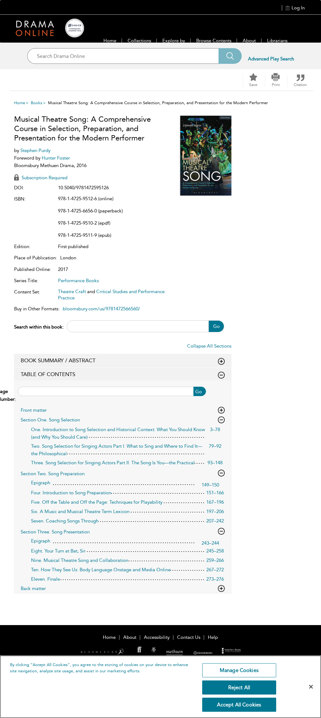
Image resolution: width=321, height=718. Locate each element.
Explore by (173, 40)
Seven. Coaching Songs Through (64, 521)
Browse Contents (213, 40)
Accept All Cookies (239, 705)
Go (216, 326)
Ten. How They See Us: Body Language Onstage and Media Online (101, 570)
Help (213, 637)
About (249, 40)
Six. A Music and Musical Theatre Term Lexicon (80, 511)
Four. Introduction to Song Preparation (71, 493)
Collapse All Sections (209, 346)
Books (36, 102)
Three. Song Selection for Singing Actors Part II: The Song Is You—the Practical (113, 463)
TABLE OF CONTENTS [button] (48, 374)
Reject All (239, 687)
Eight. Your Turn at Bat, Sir (58, 551)
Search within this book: (39, 327)
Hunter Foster (56, 158)
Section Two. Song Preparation (53, 473)
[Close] (311, 687)
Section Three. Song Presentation (55, 532)
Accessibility (157, 637)
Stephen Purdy (35, 150)
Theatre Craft (72, 291)
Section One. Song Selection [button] (50, 420)
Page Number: (15, 395)
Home (109, 40)
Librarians (277, 40)
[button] (275, 80)
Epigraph (40, 483)
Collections (139, 40)
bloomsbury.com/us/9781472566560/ (101, 309)
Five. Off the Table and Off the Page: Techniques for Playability (96, 502)
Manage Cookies (239, 670)
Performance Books (78, 280)
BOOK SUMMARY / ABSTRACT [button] (58, 360)
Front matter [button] (34, 410)
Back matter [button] (33, 588)
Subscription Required (43, 178)
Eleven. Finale (45, 579)
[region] (160, 686)
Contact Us (188, 637)
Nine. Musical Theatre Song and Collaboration (79, 560)
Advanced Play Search (271, 59)
